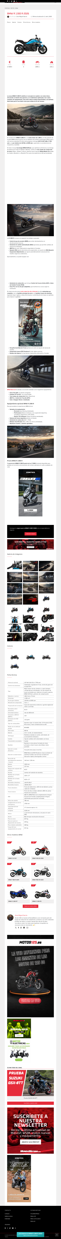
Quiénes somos (9, 1216)
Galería (14, 22)
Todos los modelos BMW (30, 906)
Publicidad (7, 1218)
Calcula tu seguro (30, 533)
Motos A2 (32, 1221)
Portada (7, 8)
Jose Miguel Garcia (21, 915)
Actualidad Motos (34, 1213)
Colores (19, 22)
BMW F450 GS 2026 (36, 842)
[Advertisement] (30, 83)
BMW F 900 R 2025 (12, 863)
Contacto (7, 1213)
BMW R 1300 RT (11, 885)
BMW (16, 8)
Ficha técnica (26, 22)
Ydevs (6, 1236)
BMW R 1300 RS (35, 885)
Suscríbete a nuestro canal (30, 1103)
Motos (12, 8)
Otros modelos (36, 22)
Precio (9, 22)
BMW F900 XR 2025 (36, 863)
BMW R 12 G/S (11, 842)
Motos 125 (33, 1216)
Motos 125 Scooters (35, 1218)
